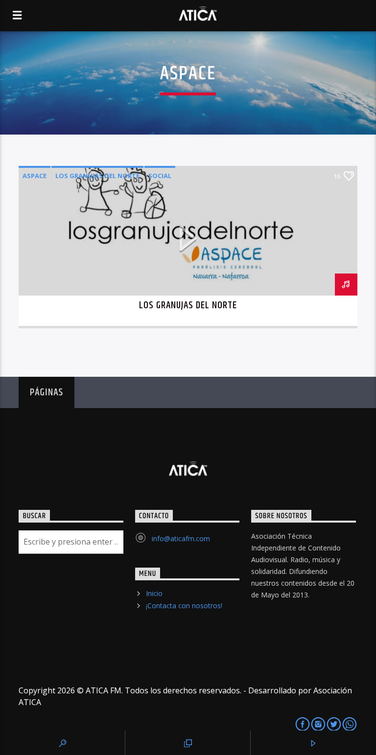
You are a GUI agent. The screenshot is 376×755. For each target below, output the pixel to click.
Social (159, 175)
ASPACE (35, 175)
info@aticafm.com (181, 538)
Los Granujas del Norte (97, 175)
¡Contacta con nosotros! (184, 605)
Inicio (154, 593)
